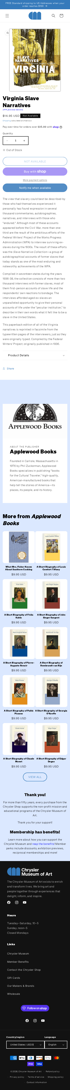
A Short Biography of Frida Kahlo (18, 616)
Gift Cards (13, 977)
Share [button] (10, 368)
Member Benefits (18, 961)
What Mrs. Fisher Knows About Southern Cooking (18, 568)
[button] (7, 16)
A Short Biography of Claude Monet (18, 760)
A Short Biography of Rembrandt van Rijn (51, 664)
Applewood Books (13, 110)
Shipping (7, 120)
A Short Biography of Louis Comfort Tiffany (51, 568)
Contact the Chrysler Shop (24, 969)
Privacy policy (17, 1077)
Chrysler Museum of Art (29, 1071)
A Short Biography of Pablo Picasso (19, 712)
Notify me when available (35, 188)
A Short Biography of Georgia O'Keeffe (51, 712)
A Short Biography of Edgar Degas (51, 760)
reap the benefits (43, 844)
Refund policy (53, 1071)
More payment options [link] (35, 180)
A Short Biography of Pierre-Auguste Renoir (18, 664)
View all (35, 777)
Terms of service (36, 1077)
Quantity (8, 133)
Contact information (37, 1082)
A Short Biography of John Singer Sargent (51, 616)
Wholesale (13, 993)
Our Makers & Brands (20, 985)
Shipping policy (56, 1077)
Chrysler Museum (18, 953)
